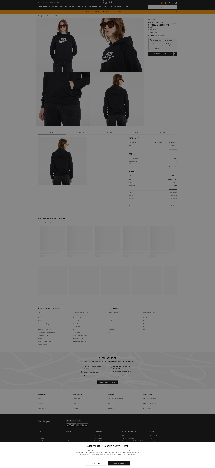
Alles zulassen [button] (119, 463)
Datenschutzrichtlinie (128, 454)
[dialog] (107, 455)
